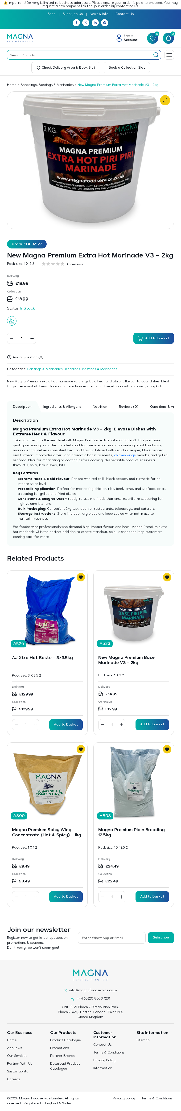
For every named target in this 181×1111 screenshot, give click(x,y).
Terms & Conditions (108, 1052)
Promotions (59, 1048)
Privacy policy (124, 1098)
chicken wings (125, 455)
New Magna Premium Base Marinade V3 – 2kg (126, 660)
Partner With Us (19, 1064)
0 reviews (75, 264)
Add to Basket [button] (66, 724)
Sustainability (17, 1071)
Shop (52, 14)
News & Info (99, 14)
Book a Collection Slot (127, 68)
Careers (13, 1079)
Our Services (17, 1056)
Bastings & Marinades (45, 369)
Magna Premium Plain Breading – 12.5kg (133, 832)
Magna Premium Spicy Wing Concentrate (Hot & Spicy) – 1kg (46, 832)
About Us (14, 1048)
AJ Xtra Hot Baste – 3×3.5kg (42, 658)
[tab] (128, 406)
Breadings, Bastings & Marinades (47, 85)
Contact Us (124, 14)
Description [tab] (22, 407)
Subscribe (161, 937)
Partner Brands (62, 1056)
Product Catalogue (65, 1040)
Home (11, 85)
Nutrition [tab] (100, 407)
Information (102, 1068)
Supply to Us (73, 14)
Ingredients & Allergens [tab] (62, 407)
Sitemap (143, 1040)
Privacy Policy (104, 1060)
